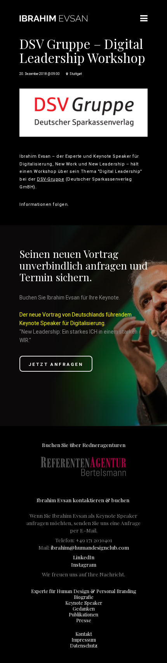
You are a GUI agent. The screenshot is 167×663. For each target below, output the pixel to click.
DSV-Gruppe (50, 179)
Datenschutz (83, 645)
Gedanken (84, 609)
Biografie (84, 597)
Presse (83, 620)
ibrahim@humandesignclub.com (90, 547)
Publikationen (83, 614)
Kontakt (83, 634)
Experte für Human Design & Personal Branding (83, 591)
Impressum (83, 640)
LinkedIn (83, 556)
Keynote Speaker (83, 603)
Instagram (83, 564)
